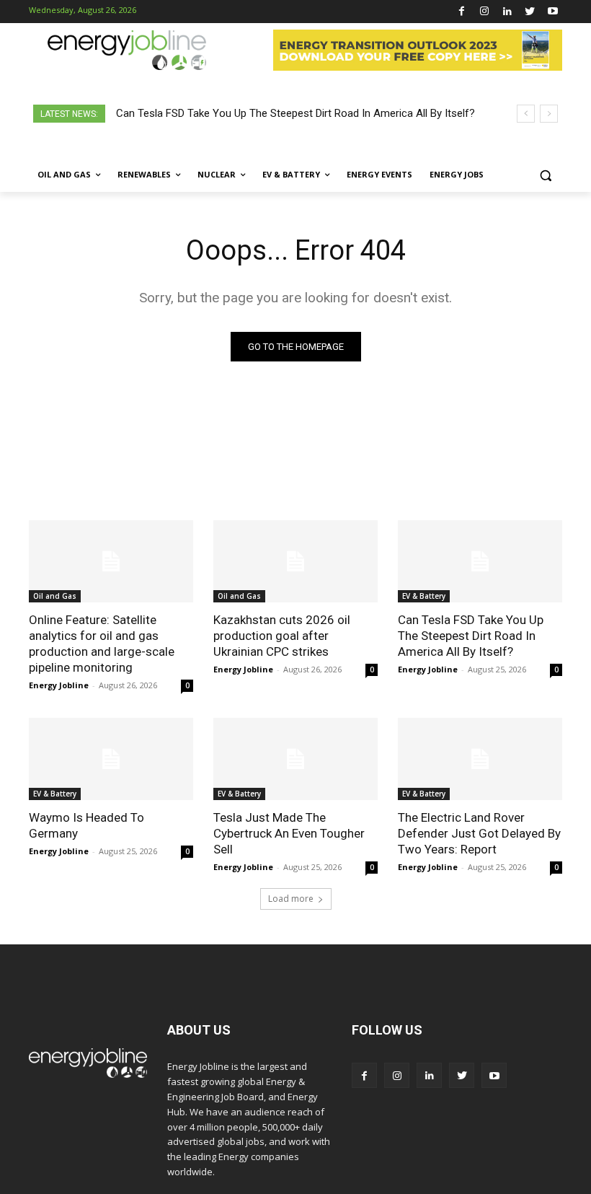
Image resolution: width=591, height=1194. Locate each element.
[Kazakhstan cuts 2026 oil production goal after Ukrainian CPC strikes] (295, 561)
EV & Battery (423, 596)
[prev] (526, 114)
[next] (549, 114)
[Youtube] (552, 12)
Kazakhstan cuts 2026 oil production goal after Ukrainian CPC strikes (281, 636)
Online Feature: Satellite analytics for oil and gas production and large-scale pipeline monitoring (101, 644)
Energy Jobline (59, 685)
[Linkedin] (507, 12)
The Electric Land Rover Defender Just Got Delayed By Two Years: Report (479, 833)
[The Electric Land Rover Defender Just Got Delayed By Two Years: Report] (480, 759)
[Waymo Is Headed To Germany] (111, 759)
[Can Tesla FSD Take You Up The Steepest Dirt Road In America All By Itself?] (480, 561)
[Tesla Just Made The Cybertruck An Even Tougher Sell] (295, 759)
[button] (545, 175)
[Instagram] (484, 12)
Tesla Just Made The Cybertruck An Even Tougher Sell (289, 833)
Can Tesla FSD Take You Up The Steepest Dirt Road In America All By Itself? (295, 113)
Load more (291, 898)
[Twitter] (530, 12)
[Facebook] (461, 12)
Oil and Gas (54, 596)
